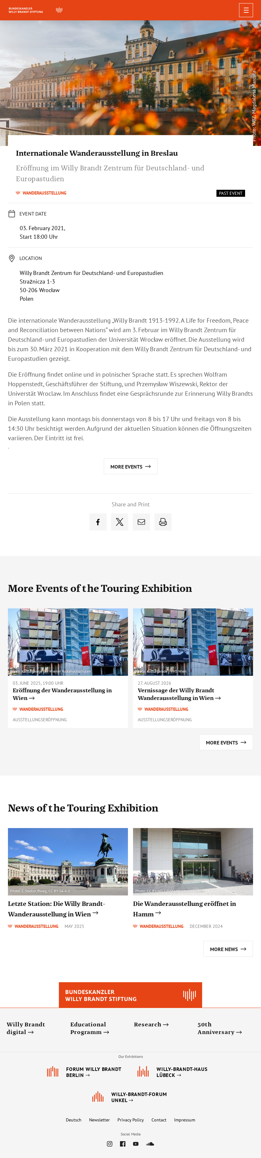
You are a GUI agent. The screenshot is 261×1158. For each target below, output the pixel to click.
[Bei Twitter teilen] (119, 522)
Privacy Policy (130, 1120)
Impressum (184, 1120)
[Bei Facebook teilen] (98, 522)
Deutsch (73, 1120)
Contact (159, 1120)
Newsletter (99, 1120)
